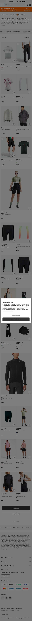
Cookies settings (16, 315)
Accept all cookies (16, 319)
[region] (16, 310)
